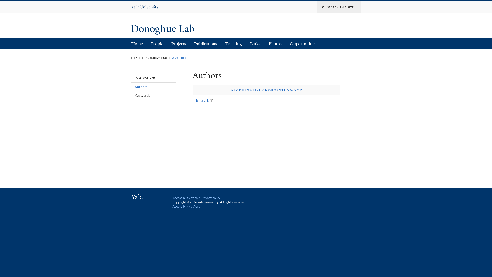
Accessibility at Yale (186, 198)
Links (255, 44)
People (157, 44)
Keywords (142, 96)
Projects (178, 44)
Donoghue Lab (165, 28)
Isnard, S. (202, 100)
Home (137, 44)
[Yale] (137, 197)
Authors (141, 87)
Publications (205, 44)
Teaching (233, 44)
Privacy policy (211, 198)
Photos (275, 44)
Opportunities (303, 44)
